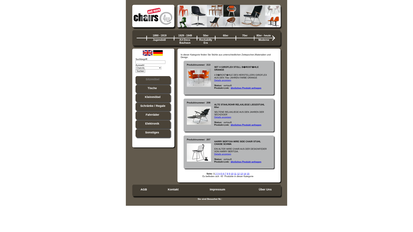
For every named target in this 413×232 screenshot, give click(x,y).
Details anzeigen (222, 80)
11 (235, 173)
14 (245, 173)
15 (248, 173)
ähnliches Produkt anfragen (246, 88)
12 (238, 173)
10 (232, 173)
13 (241, 173)
